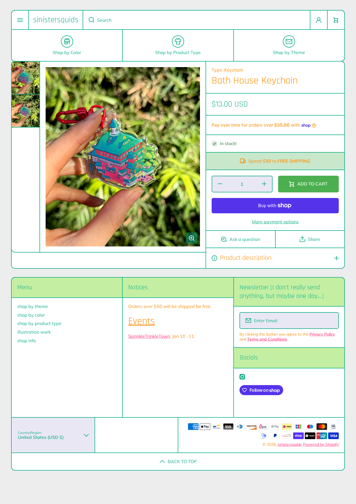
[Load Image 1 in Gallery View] (25, 78)
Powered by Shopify (321, 444)
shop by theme (32, 306)
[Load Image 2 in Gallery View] (25, 110)
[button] (336, 20)
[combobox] (196, 20)
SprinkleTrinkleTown (149, 336)
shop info (26, 340)
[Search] (88, 20)
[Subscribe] (331, 320)
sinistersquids (290, 444)
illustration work (34, 332)
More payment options (275, 221)
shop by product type (39, 323)
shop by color (31, 315)
